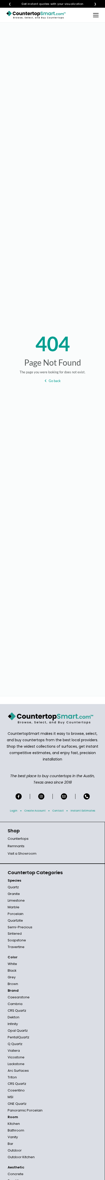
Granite (14, 893)
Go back (55, 381)
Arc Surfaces (18, 1070)
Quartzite (15, 920)
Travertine (16, 946)
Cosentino (16, 1090)
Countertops (18, 838)
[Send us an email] (64, 796)
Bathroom (16, 1130)
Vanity (13, 1137)
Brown (13, 983)
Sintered (15, 933)
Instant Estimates (83, 811)
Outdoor (15, 1150)
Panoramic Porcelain (25, 1110)
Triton (12, 1077)
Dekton (13, 1017)
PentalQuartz (18, 1037)
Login (13, 811)
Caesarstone (19, 997)
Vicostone (16, 1057)
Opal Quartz (18, 1030)
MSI (10, 1097)
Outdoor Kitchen (21, 1157)
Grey (12, 977)
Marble (13, 907)
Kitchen (14, 1123)
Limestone (16, 900)
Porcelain (15, 913)
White (12, 963)
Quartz (13, 887)
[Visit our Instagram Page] (41, 796)
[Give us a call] (87, 796)
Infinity (13, 1023)
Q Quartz (15, 1043)
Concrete (15, 1174)
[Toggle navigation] (96, 14)
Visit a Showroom (22, 853)
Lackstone (16, 1063)
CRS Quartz (17, 1010)
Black (12, 970)
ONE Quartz (17, 1103)
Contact (58, 811)
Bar (10, 1143)
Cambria (15, 1003)
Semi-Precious (20, 927)
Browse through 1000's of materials (48, 4)
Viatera (14, 1050)
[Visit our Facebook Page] (19, 796)
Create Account (35, 811)
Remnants (16, 846)
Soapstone (17, 940)
